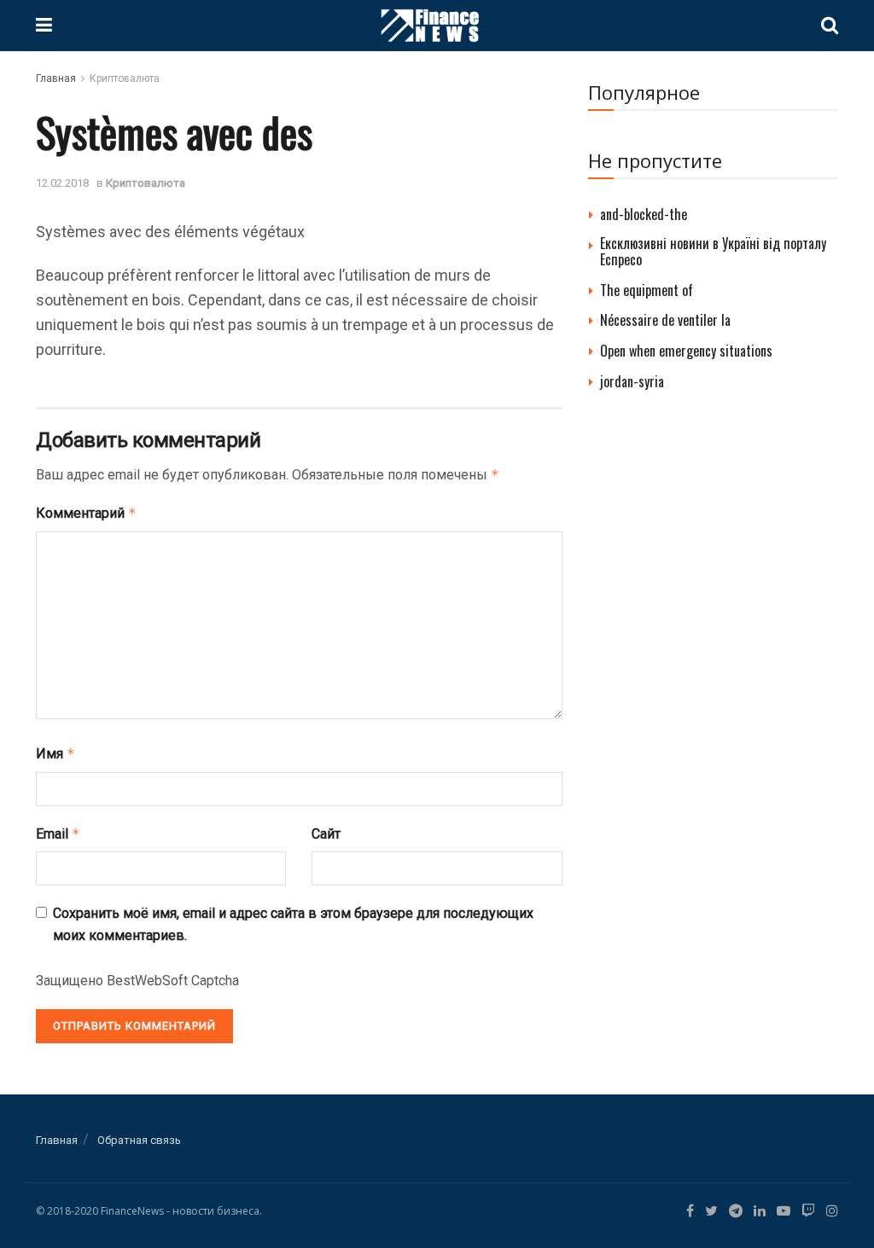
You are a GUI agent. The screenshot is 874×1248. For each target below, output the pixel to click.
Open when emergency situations (686, 350)
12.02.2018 (62, 183)
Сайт (326, 834)
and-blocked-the (643, 214)
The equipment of (646, 290)
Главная (56, 78)
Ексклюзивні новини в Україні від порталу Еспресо (713, 251)
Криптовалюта (125, 78)
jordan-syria (632, 381)
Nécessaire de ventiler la (665, 320)
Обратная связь (139, 1140)
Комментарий (86, 513)
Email (58, 834)
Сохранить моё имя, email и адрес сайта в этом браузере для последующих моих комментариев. (293, 924)
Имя (55, 754)
